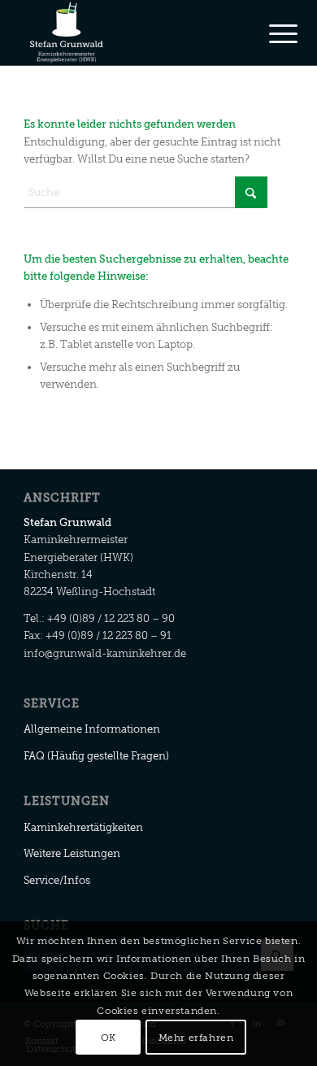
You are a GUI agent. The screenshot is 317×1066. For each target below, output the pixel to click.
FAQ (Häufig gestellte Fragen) (96, 756)
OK (108, 1037)
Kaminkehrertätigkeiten (83, 827)
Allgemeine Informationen (92, 729)
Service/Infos (57, 880)
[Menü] (271, 34)
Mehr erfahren (196, 1037)
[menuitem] (271, 34)
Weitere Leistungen (72, 853)
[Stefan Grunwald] (131, 32)
